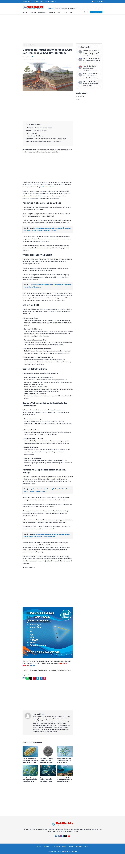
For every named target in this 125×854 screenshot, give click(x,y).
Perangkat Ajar (42, 12)
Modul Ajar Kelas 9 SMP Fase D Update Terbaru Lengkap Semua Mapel (90, 76)
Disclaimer (35, 1)
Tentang (25, 1)
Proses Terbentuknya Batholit (37, 130)
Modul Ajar (33, 12)
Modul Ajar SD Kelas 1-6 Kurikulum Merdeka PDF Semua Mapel (90, 83)
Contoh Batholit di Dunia (35, 136)
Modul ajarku (80, 96)
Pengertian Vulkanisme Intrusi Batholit (39, 128)
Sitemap (47, 1)
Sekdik (78, 100)
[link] (92, 1)
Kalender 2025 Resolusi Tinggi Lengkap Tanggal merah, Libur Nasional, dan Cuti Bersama (91, 53)
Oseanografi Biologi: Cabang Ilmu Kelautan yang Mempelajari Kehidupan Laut (64, 780)
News (70, 12)
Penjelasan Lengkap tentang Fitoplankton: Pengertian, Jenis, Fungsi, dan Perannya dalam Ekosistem (30, 780)
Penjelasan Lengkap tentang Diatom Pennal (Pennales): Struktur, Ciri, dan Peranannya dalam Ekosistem (30, 760)
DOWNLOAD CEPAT (96, 12)
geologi (25, 670)
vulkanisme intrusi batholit (31, 196)
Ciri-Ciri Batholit (32, 133)
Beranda (25, 12)
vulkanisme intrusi (47, 187)
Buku (59, 12)
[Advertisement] (62, 29)
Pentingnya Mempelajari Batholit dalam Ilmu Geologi (44, 141)
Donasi (86, 846)
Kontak (30, 1)
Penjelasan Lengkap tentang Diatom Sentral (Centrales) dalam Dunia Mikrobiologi (46, 760)
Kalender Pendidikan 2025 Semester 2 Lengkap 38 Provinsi (90, 68)
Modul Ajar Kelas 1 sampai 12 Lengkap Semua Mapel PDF (91, 60)
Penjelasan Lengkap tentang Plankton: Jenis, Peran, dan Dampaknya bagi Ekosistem (46, 780)
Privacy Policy (56, 846)
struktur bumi (52, 670)
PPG (65, 12)
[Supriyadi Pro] (29, 718)
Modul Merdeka (62, 851)
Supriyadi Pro (38, 714)
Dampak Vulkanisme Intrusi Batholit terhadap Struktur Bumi (46, 139)
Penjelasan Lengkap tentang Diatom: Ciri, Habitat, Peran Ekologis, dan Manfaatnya (64, 760)
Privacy (41, 1)
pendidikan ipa (43, 670)
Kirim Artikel (53, 1)
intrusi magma (33, 670)
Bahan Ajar (52, 12)
